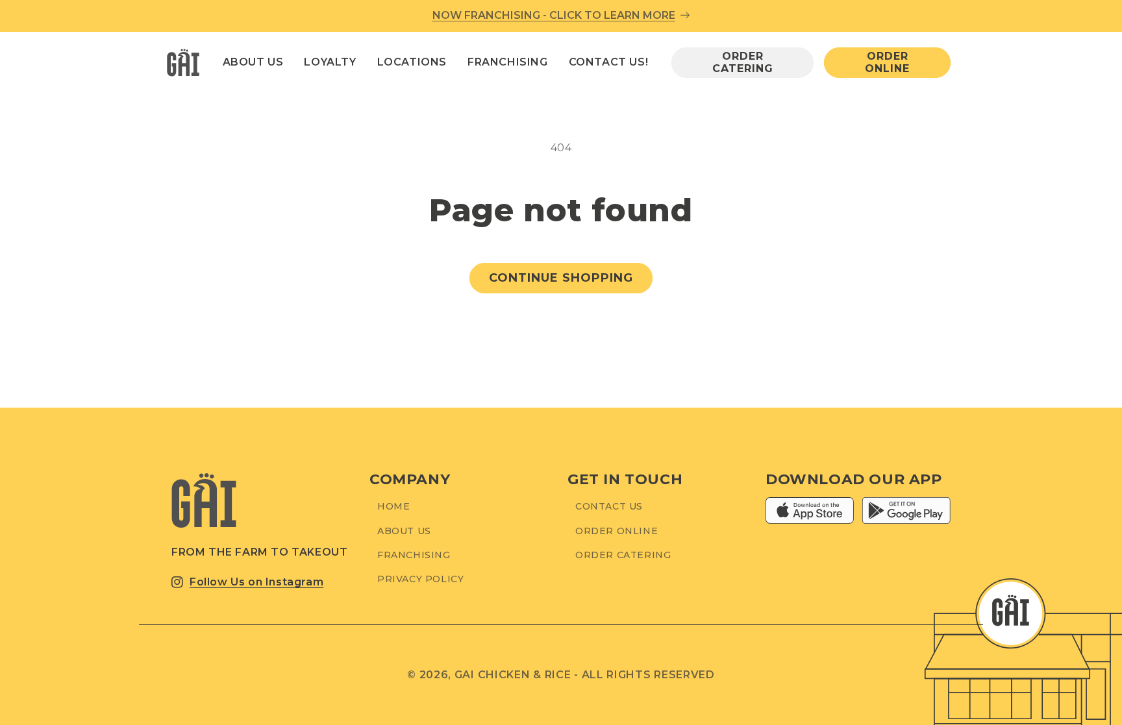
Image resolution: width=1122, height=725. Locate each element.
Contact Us (609, 506)
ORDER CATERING (742, 62)
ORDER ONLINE (887, 62)
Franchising (414, 555)
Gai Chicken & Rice (513, 675)
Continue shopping (561, 278)
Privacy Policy (420, 579)
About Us (404, 531)
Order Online (616, 531)
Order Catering (623, 555)
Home (393, 506)
